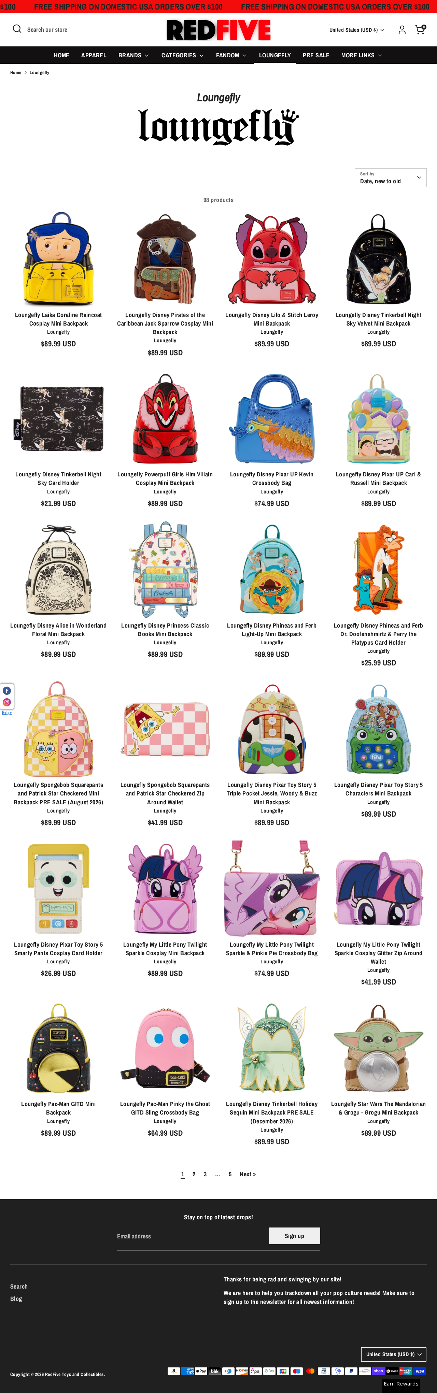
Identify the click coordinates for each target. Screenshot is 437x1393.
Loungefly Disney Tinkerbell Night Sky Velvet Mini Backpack (379, 319)
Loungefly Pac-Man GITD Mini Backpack (58, 1108)
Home (62, 55)
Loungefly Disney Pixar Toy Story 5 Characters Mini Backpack (378, 789)
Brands (130, 55)
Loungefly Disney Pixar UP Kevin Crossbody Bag (272, 478)
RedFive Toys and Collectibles (74, 1374)
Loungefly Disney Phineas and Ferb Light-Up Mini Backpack (271, 629)
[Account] (402, 30)
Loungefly (275, 55)
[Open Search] (17, 28)
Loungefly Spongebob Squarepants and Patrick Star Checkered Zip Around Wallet (165, 793)
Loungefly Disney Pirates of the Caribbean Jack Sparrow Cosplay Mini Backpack (165, 323)
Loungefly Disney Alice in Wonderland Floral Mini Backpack (58, 629)
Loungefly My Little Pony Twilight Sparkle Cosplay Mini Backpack (165, 948)
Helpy (7, 712)
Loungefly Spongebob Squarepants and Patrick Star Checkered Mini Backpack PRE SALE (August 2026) (58, 793)
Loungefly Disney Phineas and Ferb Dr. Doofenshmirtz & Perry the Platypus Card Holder (378, 634)
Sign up (294, 1236)
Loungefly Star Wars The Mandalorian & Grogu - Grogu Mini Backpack (378, 1108)
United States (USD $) (353, 29)
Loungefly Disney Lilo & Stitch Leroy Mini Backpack (271, 319)
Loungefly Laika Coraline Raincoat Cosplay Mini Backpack (58, 319)
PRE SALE (316, 55)
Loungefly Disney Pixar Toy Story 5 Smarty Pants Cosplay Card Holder (58, 948)
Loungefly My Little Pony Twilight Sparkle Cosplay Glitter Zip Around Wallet (379, 953)
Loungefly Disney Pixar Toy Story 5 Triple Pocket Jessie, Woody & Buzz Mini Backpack (272, 793)
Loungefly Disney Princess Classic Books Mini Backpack (165, 629)
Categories (179, 55)
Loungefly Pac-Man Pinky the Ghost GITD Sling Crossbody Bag (165, 1108)
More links (358, 55)
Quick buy (58, 295)
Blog (16, 1298)
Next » (248, 1174)
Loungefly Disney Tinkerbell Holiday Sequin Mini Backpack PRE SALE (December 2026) (272, 1112)
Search (19, 1286)
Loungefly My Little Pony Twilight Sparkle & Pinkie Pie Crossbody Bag (272, 948)
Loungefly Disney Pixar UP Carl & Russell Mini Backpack (378, 478)
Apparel (94, 55)
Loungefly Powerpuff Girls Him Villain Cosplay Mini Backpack (165, 478)
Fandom (228, 55)
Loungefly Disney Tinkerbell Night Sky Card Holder (58, 478)
